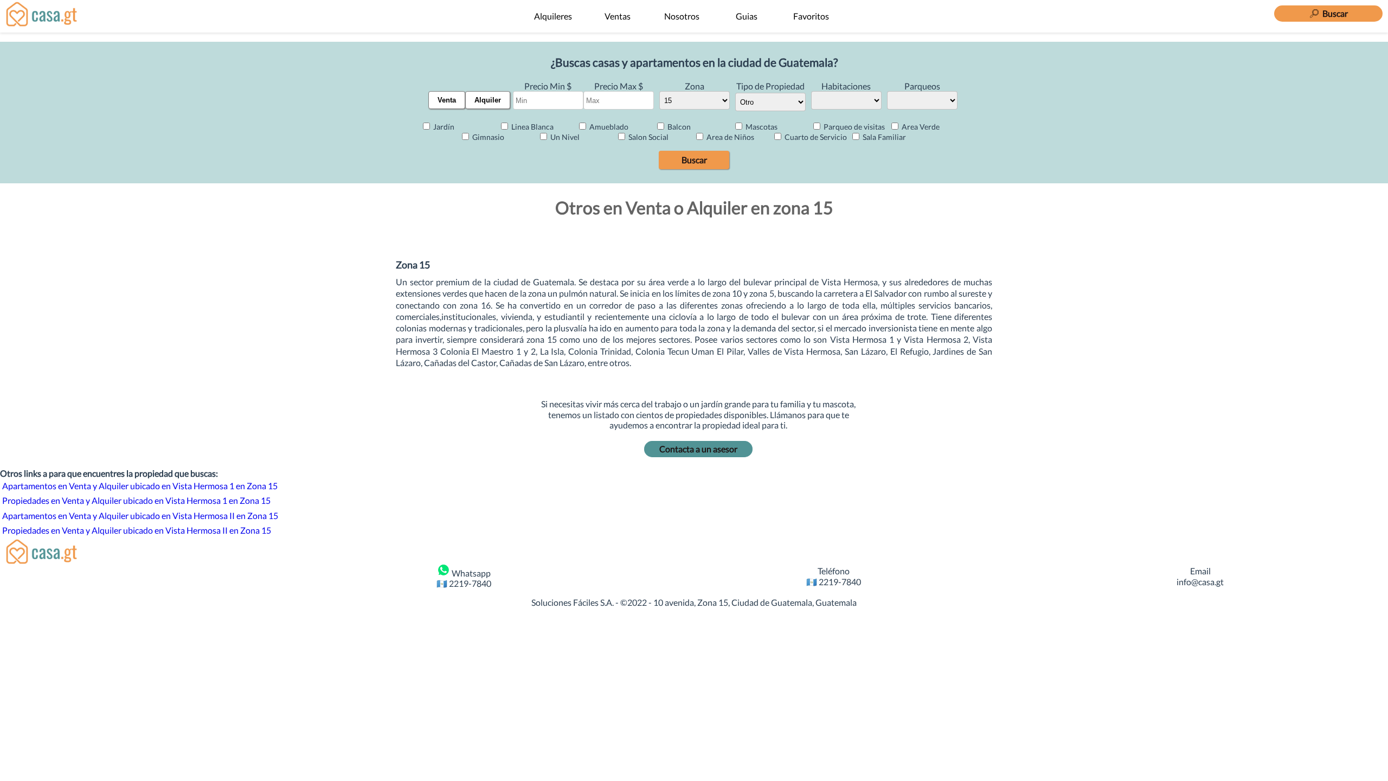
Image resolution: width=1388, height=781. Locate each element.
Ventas (618, 16)
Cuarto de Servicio (815, 137)
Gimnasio (487, 137)
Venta (447, 100)
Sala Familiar (883, 137)
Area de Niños (729, 137)
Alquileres (553, 16)
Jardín (443, 126)
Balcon (678, 126)
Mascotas (760, 126)
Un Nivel (564, 137)
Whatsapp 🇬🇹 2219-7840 (463, 578)
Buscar (694, 160)
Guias (746, 16)
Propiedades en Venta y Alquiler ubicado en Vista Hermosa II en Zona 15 (136, 530)
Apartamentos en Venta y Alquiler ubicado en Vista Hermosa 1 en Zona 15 (140, 486)
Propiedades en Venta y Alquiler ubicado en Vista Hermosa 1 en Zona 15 (136, 500)
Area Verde (920, 126)
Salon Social (648, 137)
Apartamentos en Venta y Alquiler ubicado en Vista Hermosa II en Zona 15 (140, 515)
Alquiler (487, 100)
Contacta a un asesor (698, 449)
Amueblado (608, 126)
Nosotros (681, 16)
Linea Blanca (532, 126)
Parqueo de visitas (853, 126)
